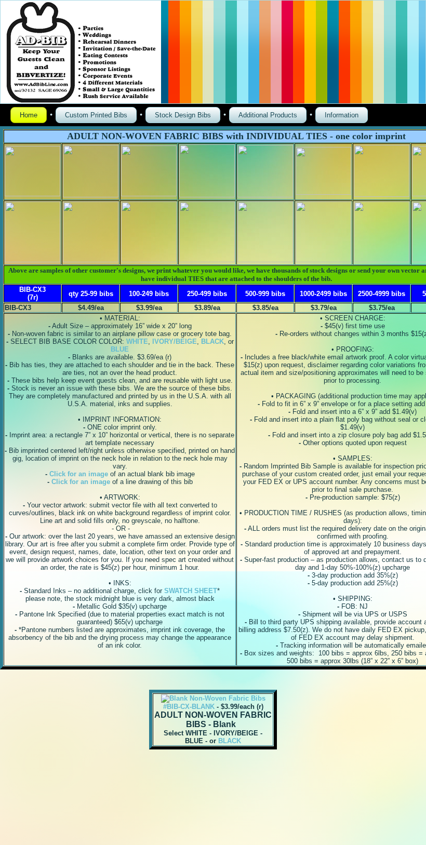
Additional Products (267, 115)
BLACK (212, 341)
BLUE (120, 349)
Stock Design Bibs (183, 115)
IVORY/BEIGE (174, 341)
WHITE (137, 341)
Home (28, 115)
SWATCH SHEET (190, 591)
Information (341, 115)
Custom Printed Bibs (96, 115)
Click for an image (78, 474)
